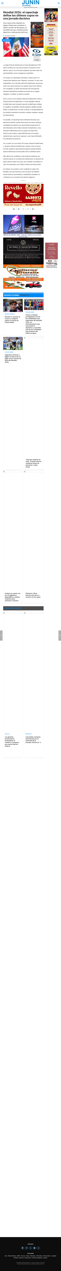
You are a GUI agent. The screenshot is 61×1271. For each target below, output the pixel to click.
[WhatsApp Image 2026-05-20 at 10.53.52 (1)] (51, 251)
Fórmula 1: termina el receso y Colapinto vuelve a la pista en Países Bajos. (12, 319)
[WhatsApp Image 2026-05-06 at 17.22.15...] (37, 28)
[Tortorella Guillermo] (23, 276)
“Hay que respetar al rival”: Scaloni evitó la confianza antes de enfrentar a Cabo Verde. (33, 463)
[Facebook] (22, 1248)
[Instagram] (26, 1248)
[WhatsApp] (38, 1248)
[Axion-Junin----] (23, 226)
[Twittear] (23, 209)
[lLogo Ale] (23, 819)
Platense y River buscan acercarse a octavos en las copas (33, 595)
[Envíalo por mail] (13, 209)
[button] (59, 3)
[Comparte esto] (18, 209)
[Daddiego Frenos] (51, 263)
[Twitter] (30, 1248)
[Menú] (2, 3)
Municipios (8, 734)
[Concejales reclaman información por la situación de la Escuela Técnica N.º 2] (13, 613)
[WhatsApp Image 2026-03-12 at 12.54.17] (51, 34)
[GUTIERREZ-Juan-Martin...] (23, 938)
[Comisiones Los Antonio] (23, 1058)
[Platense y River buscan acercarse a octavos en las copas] (34, 471)
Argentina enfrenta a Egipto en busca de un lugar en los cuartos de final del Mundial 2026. (13, 358)
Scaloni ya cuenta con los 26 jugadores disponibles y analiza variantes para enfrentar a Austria (12, 597)
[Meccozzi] (51, 50)
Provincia (28, 734)
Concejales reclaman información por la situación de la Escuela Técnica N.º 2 (12, 739)
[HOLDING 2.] (30, 1177)
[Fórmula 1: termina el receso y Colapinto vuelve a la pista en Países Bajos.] (13, 299)
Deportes (6, 40)
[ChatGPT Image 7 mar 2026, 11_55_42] (23, 250)
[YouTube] (34, 1248)
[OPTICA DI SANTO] (37, 55)
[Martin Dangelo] (37, 41)
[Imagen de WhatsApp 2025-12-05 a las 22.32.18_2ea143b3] (51, 15)
